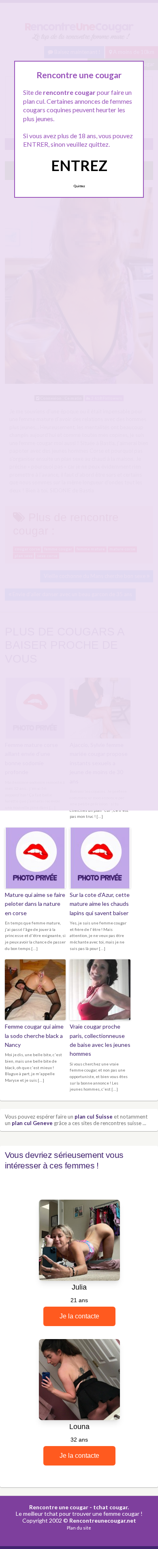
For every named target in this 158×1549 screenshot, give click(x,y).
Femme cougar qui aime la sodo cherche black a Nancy (34, 1035)
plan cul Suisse (94, 1116)
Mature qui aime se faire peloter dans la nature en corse (35, 903)
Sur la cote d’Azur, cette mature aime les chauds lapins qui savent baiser (100, 903)
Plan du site (79, 1527)
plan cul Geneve (32, 1123)
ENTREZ (79, 165)
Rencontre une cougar (58, 1507)
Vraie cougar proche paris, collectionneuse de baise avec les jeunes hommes (100, 1040)
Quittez (79, 186)
